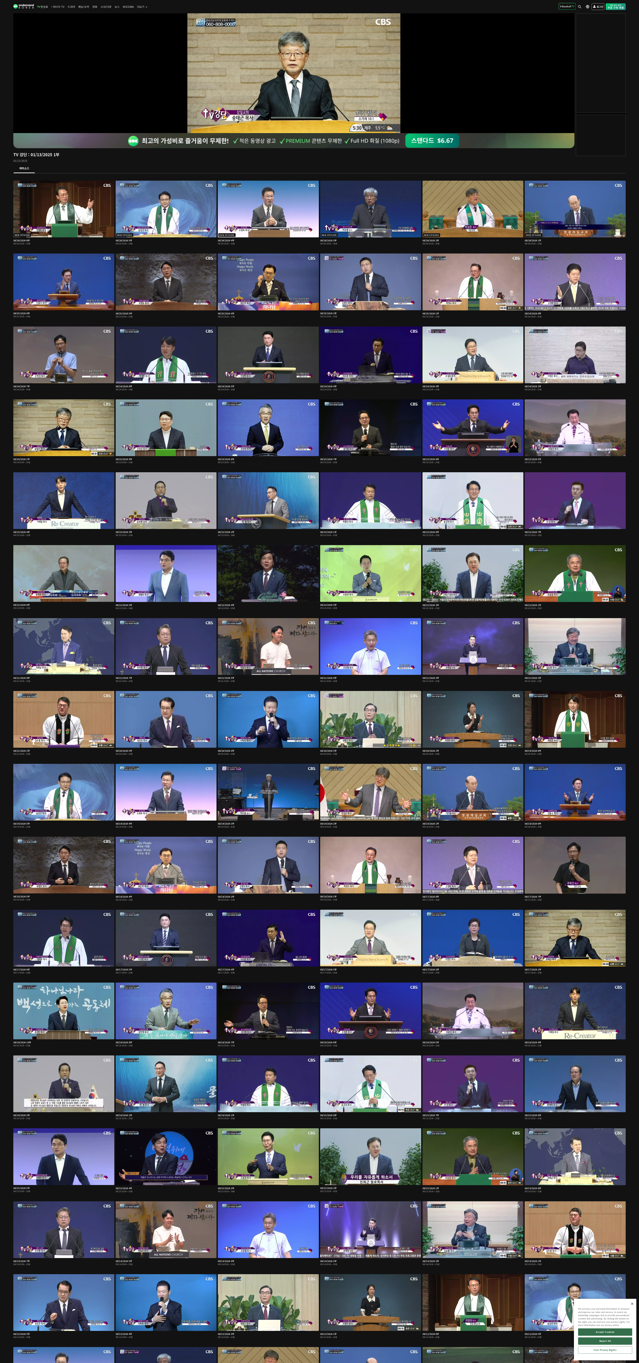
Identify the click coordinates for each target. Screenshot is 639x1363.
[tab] (24, 168)
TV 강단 (20, 154)
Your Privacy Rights (605, 1350)
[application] (293, 73)
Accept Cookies (605, 1332)
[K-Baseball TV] (567, 6)
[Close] (632, 1303)
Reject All (605, 1341)
